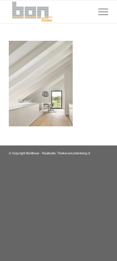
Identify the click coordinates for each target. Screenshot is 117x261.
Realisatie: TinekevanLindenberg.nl (66, 153)
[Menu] (100, 11)
